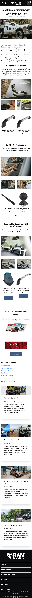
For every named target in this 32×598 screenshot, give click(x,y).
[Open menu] (2, 3)
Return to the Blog (16, 354)
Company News (5, 365)
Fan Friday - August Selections (13, 525)
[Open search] (5, 3)
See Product (8, 298)
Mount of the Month (7, 370)
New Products (5, 373)
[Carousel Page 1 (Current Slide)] (15, 215)
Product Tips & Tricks (7, 375)
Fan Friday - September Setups (13, 440)
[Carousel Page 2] (16, 215)
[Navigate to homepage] (16, 3)
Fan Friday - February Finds (12, 398)
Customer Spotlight (6, 368)
